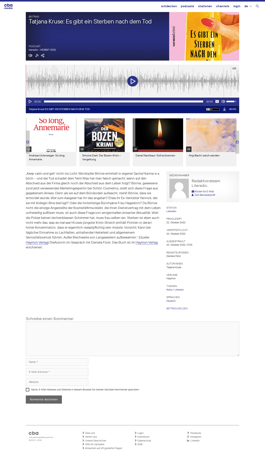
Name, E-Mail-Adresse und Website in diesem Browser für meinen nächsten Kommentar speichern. (85, 389)
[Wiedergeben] (30, 101)
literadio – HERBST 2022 (42, 50)
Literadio (171, 211)
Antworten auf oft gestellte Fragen (103, 448)
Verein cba (90, 437)
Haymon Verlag (37, 242)
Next (237, 142)
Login (237, 6)
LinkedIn (194, 441)
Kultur (169, 290)
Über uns (89, 433)
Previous (28, 142)
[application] (132, 101)
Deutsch (171, 301)
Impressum (143, 437)
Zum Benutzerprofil (204, 195)
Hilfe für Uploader (94, 444)
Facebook (195, 433)
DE (246, 6)
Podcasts (187, 6)
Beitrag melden (177, 308)
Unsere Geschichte (95, 441)
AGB (139, 444)
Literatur (179, 290)
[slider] (123, 101)
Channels (222, 6)
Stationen (205, 6)
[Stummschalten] (223, 101)
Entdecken (169, 6)
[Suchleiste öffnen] (257, 7)
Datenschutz (144, 441)
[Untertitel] (217, 101)
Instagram (195, 437)
